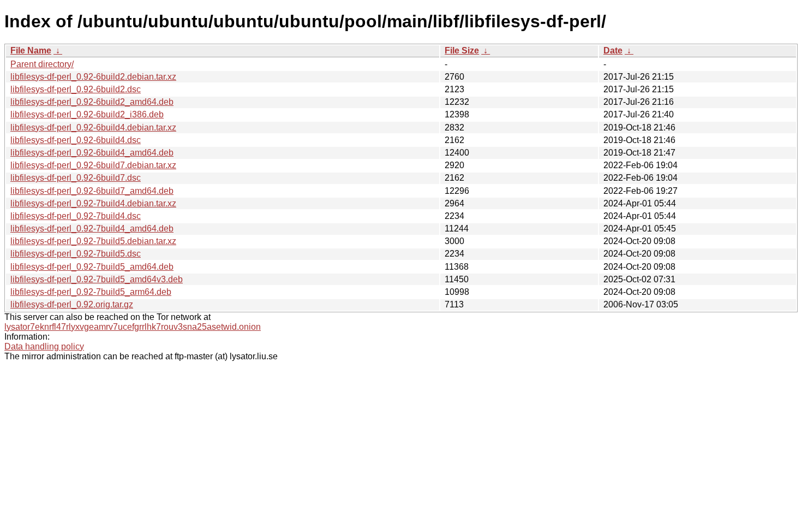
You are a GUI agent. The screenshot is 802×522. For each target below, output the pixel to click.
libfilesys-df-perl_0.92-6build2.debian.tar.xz (93, 76)
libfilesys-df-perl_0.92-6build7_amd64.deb (91, 190)
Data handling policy (44, 346)
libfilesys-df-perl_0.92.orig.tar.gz (71, 304)
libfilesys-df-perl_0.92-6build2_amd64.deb (91, 101)
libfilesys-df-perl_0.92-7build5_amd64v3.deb (96, 279)
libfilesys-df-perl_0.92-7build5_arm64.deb (90, 291)
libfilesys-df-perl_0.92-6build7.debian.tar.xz (93, 165)
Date (613, 50)
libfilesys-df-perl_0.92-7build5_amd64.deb (91, 266)
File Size (462, 50)
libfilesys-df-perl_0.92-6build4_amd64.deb (91, 152)
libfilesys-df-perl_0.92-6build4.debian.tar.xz (93, 127)
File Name (30, 50)
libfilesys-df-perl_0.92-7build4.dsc (75, 216)
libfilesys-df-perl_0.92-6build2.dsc (75, 89)
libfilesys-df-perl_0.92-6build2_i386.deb (87, 114)
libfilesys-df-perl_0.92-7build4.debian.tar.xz (93, 203)
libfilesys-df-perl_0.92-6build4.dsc (75, 140)
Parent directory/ (42, 64)
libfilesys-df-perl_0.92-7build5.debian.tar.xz (93, 241)
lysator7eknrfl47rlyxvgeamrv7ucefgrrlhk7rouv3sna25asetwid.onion (132, 326)
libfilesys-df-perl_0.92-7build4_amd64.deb (91, 228)
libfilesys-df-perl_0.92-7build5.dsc (75, 253)
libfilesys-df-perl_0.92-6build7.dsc (75, 177)
